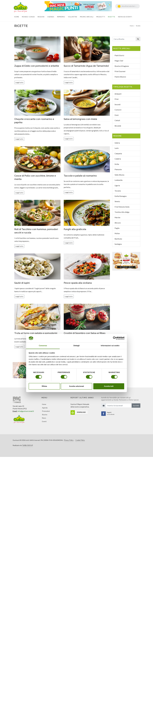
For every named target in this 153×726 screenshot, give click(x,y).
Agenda (44, 408)
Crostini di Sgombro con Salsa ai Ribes (84, 333)
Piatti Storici (119, 55)
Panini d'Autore (120, 77)
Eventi (44, 421)
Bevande (118, 126)
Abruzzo (118, 223)
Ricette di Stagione (122, 66)
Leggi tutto (19, 82)
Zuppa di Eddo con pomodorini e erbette (36, 66)
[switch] (64, 377)
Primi (117, 99)
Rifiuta (44, 386)
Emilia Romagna (120, 196)
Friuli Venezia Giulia (122, 207)
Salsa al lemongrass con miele (80, 119)
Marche (117, 217)
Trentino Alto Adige (122, 212)
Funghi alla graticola (75, 229)
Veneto (117, 201)
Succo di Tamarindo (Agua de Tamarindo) (86, 66)
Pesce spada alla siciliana (78, 283)
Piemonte (118, 169)
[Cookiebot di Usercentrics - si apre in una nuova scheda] (114, 338)
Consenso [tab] (43, 346)
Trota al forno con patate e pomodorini (35, 333)
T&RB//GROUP (27, 445)
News (44, 418)
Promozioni (46, 411)
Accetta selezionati (76, 386)
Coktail (117, 120)
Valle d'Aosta (119, 175)
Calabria (118, 159)
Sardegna (118, 244)
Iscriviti (136, 405)
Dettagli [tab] (76, 346)
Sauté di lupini (22, 283)
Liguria (117, 185)
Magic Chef (119, 61)
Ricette (44, 415)
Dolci (117, 115)
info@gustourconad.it (26, 411)
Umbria (117, 143)
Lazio (117, 148)
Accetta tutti (108, 386)
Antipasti (118, 94)
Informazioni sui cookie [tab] (110, 346)
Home (44, 404)
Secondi (117, 104)
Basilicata (118, 239)
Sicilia (117, 164)
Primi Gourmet (120, 71)
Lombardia (118, 180)
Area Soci (128, 6)
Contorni (118, 110)
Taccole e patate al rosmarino (80, 175)
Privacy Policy (68, 440)
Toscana (118, 191)
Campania (118, 153)
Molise (117, 233)
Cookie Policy (80, 440)
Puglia (117, 228)
